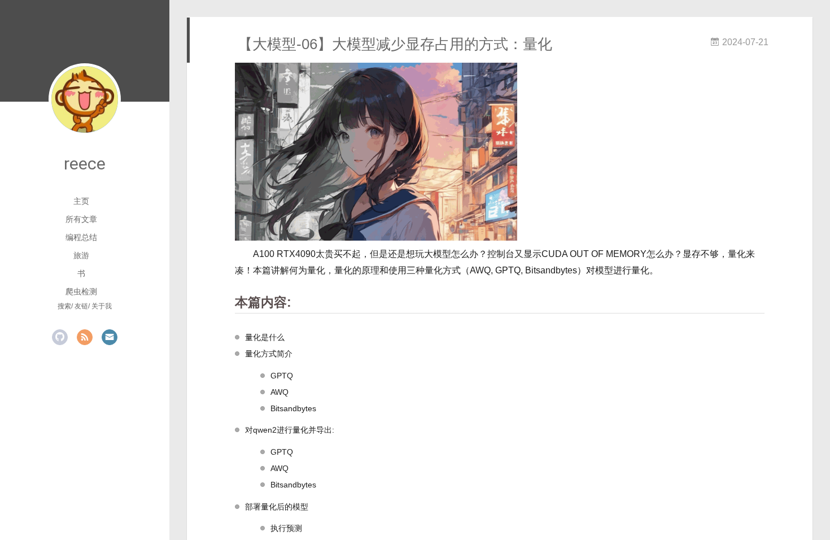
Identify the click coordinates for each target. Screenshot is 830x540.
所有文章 (81, 219)
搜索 (64, 306)
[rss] (85, 337)
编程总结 (81, 237)
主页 (81, 201)
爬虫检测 (81, 291)
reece (85, 163)
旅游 (81, 255)
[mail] (109, 337)
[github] (60, 337)
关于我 (101, 306)
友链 (81, 306)
